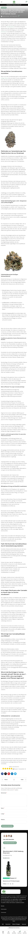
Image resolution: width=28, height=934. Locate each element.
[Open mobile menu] (1, 2)
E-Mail (3, 813)
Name (2, 808)
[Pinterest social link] (8, 773)
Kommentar (4, 792)
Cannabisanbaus (10, 26)
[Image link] (8, 868)
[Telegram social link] (15, 773)
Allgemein (4, 7)
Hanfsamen (3, 31)
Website (3, 819)
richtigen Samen (4, 78)
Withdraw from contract (14, 927)
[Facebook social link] (2, 773)
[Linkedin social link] (12, 773)
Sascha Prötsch (5, 16)
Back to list (14, 779)
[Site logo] (14, 1)
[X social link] (5, 773)
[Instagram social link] (13, 884)
